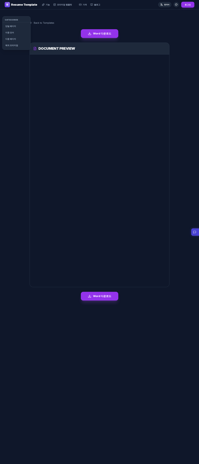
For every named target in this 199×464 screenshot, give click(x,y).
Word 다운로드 (102, 33)
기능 (48, 4)
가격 (85, 4)
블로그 (97, 4)
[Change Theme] (176, 4)
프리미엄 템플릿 (64, 4)
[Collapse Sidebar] (34, 19)
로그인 (188, 4)
